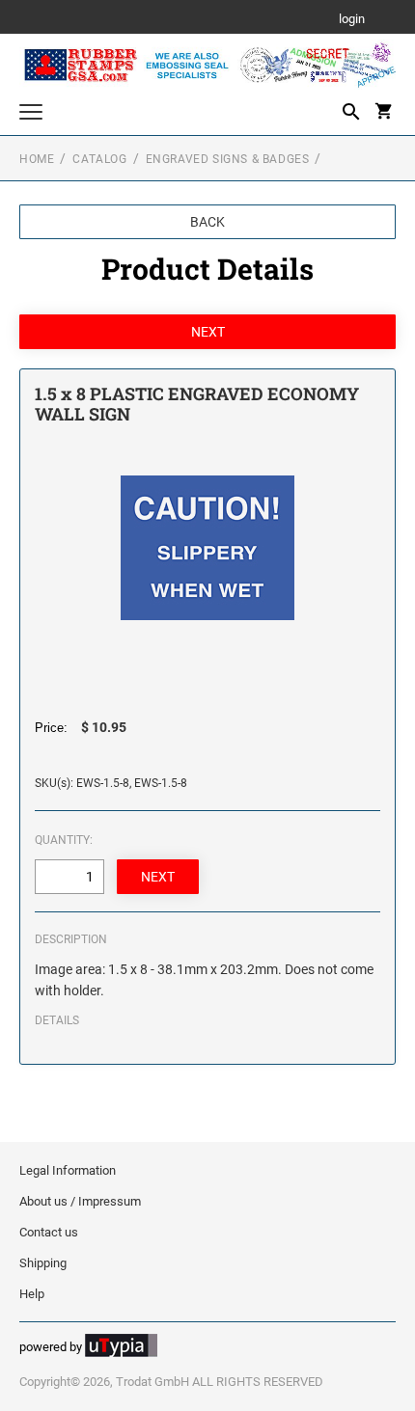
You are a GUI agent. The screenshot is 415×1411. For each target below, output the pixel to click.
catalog (99, 159)
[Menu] (30, 114)
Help (31, 1294)
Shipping (43, 1263)
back (207, 222)
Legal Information (67, 1170)
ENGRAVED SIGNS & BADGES (228, 159)
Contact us (48, 1232)
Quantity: (64, 840)
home (36, 159)
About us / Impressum (80, 1201)
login (352, 20)
